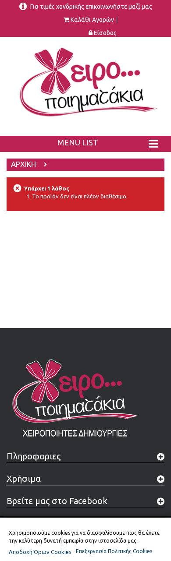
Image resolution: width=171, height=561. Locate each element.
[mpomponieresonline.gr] (85, 81)
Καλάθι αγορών (92, 20)
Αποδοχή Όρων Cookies (40, 552)
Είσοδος (105, 33)
